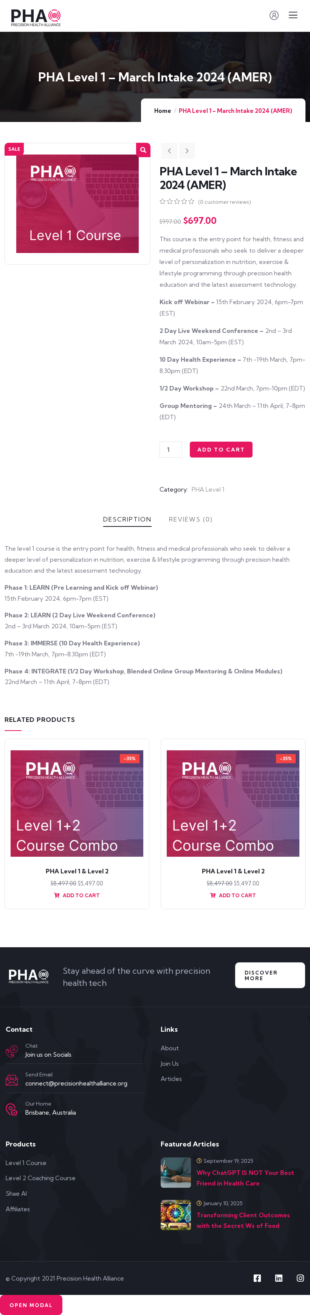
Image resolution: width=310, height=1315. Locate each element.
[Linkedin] (278, 1278)
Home (162, 110)
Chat (31, 1045)
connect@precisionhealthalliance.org (76, 1083)
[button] (143, 150)
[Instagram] (300, 1278)
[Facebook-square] (257, 1278)
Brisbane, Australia (50, 1112)
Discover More (261, 975)
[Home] (29, 977)
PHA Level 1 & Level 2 (77, 871)
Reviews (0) (191, 519)
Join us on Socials (48, 1054)
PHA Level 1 (208, 489)
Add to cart (221, 449)
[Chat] (12, 1051)
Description (127, 519)
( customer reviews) (224, 201)
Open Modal (31, 1305)
